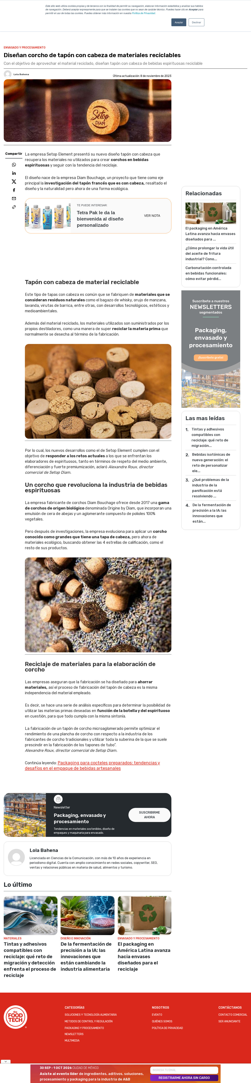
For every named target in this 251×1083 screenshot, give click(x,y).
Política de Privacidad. (144, 13)
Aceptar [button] (179, 22)
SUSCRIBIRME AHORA (149, 815)
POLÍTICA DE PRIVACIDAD (167, 1028)
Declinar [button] (196, 22)
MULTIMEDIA (72, 1040)
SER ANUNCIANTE (229, 1021)
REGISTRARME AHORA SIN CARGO (184, 1078)
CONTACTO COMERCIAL (232, 1014)
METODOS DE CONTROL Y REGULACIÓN (89, 1021)
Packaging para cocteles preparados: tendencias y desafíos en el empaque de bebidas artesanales (92, 765)
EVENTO (157, 1014)
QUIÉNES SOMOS (162, 1021)
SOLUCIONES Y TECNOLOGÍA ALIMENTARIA (91, 1014)
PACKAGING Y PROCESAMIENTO (84, 1028)
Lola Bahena (21, 74)
